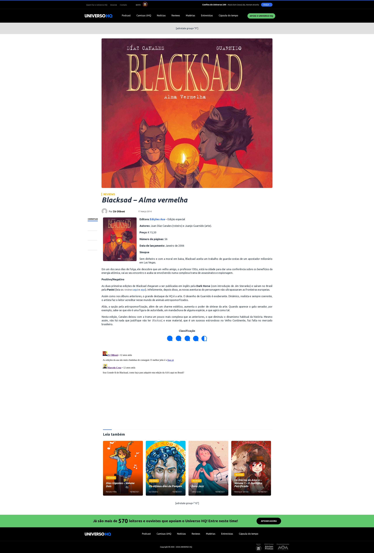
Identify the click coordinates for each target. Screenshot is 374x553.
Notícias (161, 15)
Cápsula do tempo (228, 15)
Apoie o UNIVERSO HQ (261, 16)
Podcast (126, 15)
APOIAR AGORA (269, 521)
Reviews (176, 15)
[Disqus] (187, 386)
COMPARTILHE (93, 219)
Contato (123, 5)
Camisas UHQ (143, 15)
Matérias (190, 15)
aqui (135, 289)
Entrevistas (207, 15)
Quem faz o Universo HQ (96, 5)
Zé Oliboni (119, 211)
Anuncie (113, 5)
